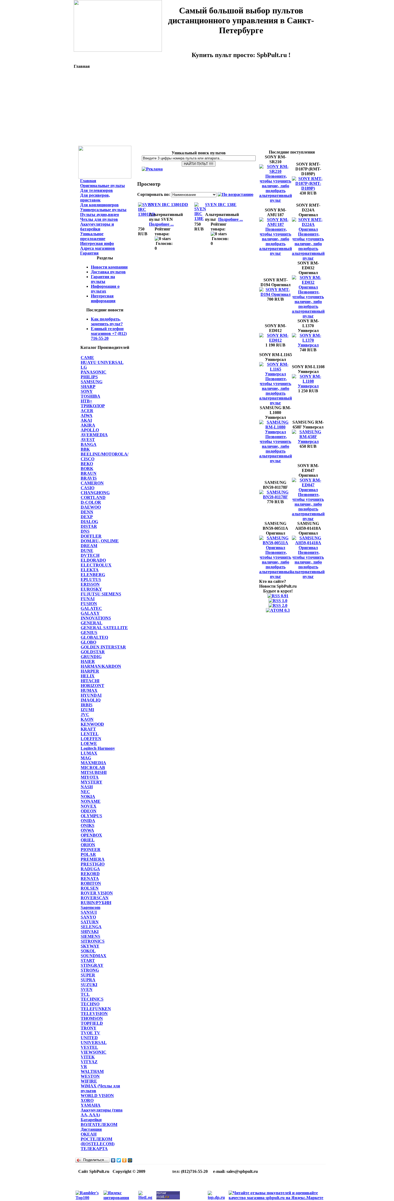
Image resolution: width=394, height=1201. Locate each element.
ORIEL (88, 840)
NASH (87, 787)
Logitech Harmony (98, 748)
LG (84, 367)
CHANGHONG (95, 492)
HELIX (88, 676)
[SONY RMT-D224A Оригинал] (308, 229)
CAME (87, 357)
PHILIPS (89, 377)
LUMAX (89, 753)
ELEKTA (90, 570)
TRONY (88, 1028)
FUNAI (88, 598)
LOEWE (89, 743)
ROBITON (91, 883)
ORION (88, 844)
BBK (85, 449)
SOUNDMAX (93, 955)
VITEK (88, 1057)
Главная (88, 180)
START (88, 960)
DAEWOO (91, 507)
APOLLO (90, 430)
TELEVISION (94, 1013)
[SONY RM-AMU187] (275, 224)
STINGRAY (92, 965)
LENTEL (90, 734)
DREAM (89, 545)
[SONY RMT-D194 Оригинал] (275, 294)
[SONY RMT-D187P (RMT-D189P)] (308, 188)
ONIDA (88, 820)
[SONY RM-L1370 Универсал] (308, 345)
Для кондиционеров (99, 205)
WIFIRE (89, 1081)
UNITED (89, 1037)
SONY (87, 391)
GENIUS (89, 632)
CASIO (87, 488)
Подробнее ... (161, 224)
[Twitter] (119, 1160)
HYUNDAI (91, 695)
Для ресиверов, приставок (95, 197)
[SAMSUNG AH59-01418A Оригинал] (308, 547)
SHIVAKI (90, 931)
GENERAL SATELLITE (104, 627)
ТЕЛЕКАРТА (94, 1148)
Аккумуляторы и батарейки (97, 226)
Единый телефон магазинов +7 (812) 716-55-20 (109, 333)
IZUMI (87, 709)
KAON (87, 719)
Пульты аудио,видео (99, 214)
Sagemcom (90, 907)
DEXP (87, 516)
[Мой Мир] (130, 1160)
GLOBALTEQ (94, 637)
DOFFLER (91, 536)
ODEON (88, 811)
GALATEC (91, 608)
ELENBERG (93, 574)
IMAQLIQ (91, 700)
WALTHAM (92, 1071)
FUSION (89, 603)
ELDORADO (93, 560)
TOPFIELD (92, 1023)
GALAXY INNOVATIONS (96, 615)
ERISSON (90, 584)
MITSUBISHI (94, 772)
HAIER (88, 661)
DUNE (87, 550)
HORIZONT (92, 685)
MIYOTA (90, 777)
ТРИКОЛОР (93, 406)
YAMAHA (91, 1105)
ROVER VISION (97, 893)
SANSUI (89, 912)
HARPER (90, 671)
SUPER (88, 975)
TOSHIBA (90, 396)
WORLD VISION (97, 1095)
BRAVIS (89, 478)
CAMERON (92, 483)
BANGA (88, 444)
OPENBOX (91, 835)
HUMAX (89, 690)
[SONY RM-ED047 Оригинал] (308, 489)
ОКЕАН (88, 1134)
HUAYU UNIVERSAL (102, 362)
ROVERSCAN (95, 898)
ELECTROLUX (96, 565)
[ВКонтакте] (113, 1160)
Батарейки (91, 1119)
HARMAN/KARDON (101, 666)
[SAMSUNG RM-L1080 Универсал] (275, 432)
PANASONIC (93, 372)
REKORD (90, 873)
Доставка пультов (108, 272)
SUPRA (88, 980)
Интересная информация (103, 298)
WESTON (90, 1076)
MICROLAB (93, 767)
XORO (87, 1100)
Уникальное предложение (92, 236)
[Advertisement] (200, 108)
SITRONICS (93, 941)
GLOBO (88, 642)
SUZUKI (89, 984)
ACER (87, 410)
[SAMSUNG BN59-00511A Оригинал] (275, 547)
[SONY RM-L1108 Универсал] (308, 386)
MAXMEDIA (93, 762)
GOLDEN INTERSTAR (103, 647)
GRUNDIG (91, 656)
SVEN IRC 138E (220, 204)
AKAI (86, 420)
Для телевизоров (96, 190)
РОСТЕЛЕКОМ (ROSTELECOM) (97, 1141)
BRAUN (88, 473)
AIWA (86, 415)
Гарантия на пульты (103, 279)
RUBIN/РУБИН (96, 902)
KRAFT (88, 729)
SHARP (88, 386)
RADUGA (90, 869)
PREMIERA (93, 859)
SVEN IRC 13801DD (168, 204)
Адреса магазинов (97, 248)
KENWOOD (92, 724)
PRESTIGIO (93, 864)
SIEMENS (90, 936)
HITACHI (90, 680)
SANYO (88, 917)
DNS (85, 531)
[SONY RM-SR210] (275, 171)
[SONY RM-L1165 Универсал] (275, 374)
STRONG (90, 970)
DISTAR (89, 526)
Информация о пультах (105, 288)
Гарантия (89, 253)
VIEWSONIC (93, 1052)
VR (84, 1066)
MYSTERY (91, 782)
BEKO (87, 463)
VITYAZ (89, 1062)
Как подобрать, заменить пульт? (107, 321)
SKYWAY (90, 946)
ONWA (87, 830)
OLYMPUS (91, 816)
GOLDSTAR (93, 652)
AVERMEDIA (94, 434)
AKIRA (88, 425)
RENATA (90, 878)
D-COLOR (91, 502)
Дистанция (91, 1129)
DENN (87, 512)
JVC (85, 714)
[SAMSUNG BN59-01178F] (275, 497)
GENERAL (91, 623)
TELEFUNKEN (96, 1008)
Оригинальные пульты (102, 185)
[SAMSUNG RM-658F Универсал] (308, 441)
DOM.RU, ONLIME (100, 541)
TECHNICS (92, 999)
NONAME (91, 801)
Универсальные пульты (103, 209)
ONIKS (87, 825)
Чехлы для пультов (99, 219)
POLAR (88, 854)
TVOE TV (90, 1033)
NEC (85, 791)
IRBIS (86, 705)
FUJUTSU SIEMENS (101, 594)
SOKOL (88, 951)
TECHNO (90, 1004)
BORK (87, 468)
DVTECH (90, 555)
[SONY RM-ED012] (275, 340)
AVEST (88, 439)
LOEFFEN (91, 738)
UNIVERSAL (94, 1042)
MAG (86, 758)
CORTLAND (93, 497)
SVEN (86, 989)
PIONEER (91, 849)
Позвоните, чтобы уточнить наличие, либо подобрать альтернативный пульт (275, 188)
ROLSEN (90, 888)
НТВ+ (86, 401)
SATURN (90, 922)
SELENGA (91, 926)
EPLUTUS (91, 579)
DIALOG (89, 521)
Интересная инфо (97, 243)
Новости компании (109, 267)
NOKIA (88, 796)
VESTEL (89, 1047)
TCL (85, 994)
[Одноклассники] (124, 1160)
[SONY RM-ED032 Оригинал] (308, 287)
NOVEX (88, 806)
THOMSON (92, 1018)
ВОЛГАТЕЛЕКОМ (99, 1124)
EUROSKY (91, 589)
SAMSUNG (91, 381)
